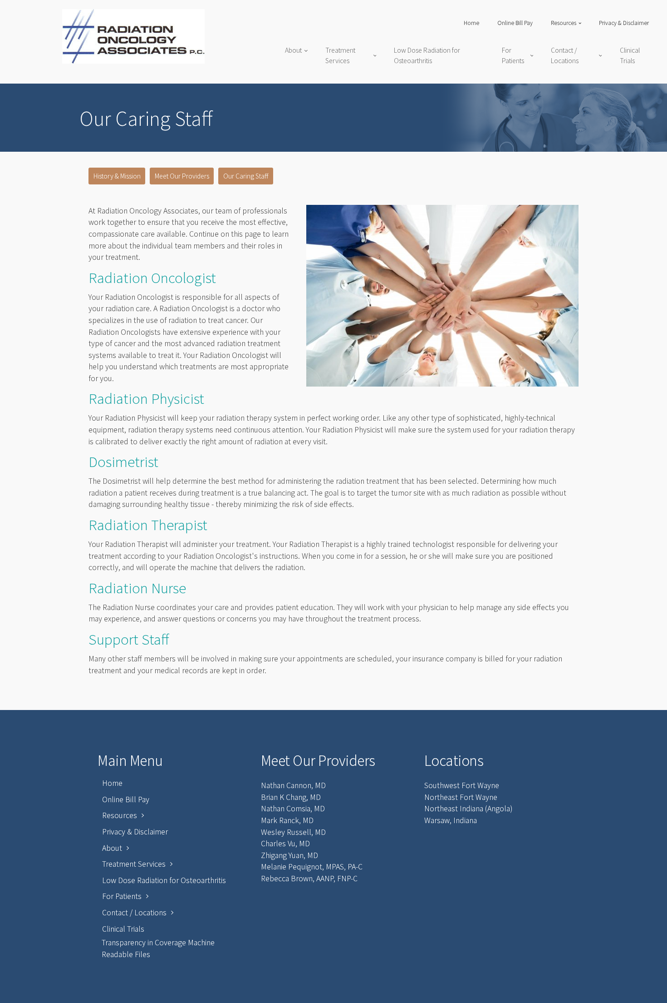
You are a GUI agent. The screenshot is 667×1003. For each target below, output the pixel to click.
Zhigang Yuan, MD (289, 854)
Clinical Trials (630, 55)
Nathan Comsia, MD (293, 808)
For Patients (513, 55)
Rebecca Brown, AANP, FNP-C (309, 878)
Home (471, 22)
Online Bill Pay (515, 22)
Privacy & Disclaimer (624, 22)
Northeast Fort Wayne (460, 796)
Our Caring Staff (245, 175)
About (293, 50)
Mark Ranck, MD (287, 819)
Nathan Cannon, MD (293, 785)
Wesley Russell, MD (293, 831)
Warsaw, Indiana (450, 819)
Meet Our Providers (182, 175)
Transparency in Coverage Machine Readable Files (158, 948)
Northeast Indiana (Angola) (468, 808)
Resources (563, 22)
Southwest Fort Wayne (461, 785)
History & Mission (117, 175)
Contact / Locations (565, 55)
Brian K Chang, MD (291, 796)
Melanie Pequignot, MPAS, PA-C (312, 866)
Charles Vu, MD (285, 843)
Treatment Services (340, 55)
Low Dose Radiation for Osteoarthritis (427, 55)
